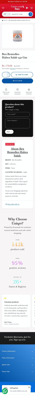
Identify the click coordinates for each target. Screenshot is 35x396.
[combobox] (22, 14)
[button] (3, 8)
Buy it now (17, 81)
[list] (17, 264)
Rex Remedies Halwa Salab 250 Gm (19, 20)
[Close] (29, 387)
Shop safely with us (13, 204)
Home (5, 20)
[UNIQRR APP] (27, 8)
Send (8, 131)
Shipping (13, 68)
